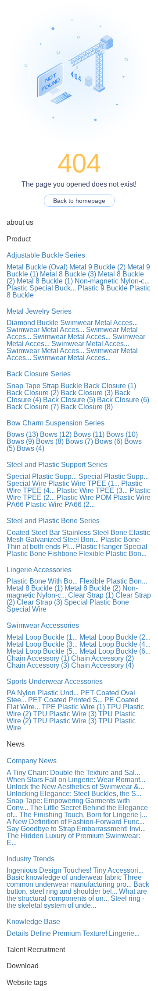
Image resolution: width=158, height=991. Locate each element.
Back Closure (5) (69, 399)
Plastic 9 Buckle (103, 288)
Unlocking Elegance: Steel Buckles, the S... (74, 793)
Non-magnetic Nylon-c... (112, 281)
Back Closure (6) (123, 399)
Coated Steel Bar (33, 532)
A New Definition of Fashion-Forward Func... (75, 821)
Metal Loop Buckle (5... (42, 651)
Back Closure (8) (87, 407)
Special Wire (27, 483)
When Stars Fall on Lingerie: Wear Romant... (76, 779)
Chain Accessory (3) (38, 665)
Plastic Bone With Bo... (42, 581)
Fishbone (62, 553)
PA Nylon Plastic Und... (43, 693)
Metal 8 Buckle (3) (68, 274)
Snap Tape (23, 385)
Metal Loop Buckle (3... (42, 644)
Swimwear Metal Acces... (99, 322)
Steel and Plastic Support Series (57, 464)
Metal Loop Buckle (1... (42, 637)
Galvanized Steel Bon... (62, 539)
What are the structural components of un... (77, 895)
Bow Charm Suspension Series (55, 423)
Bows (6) (108, 441)
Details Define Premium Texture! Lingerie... (73, 933)
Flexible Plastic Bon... (113, 553)
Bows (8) (50, 441)
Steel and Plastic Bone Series (53, 520)
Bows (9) (20, 441)
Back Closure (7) (33, 407)
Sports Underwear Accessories (55, 681)
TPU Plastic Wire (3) (65, 714)
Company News (32, 760)
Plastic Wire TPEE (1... (83, 483)
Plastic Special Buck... (41, 288)
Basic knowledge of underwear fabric (64, 877)
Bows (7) (79, 441)
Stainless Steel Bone (94, 532)
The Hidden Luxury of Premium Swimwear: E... (73, 839)
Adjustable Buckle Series (46, 255)
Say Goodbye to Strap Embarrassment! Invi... (76, 828)
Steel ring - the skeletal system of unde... (75, 902)
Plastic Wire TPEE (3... (92, 490)
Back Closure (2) (33, 392)
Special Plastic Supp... (42, 476)
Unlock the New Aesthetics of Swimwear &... (75, 786)
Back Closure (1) (110, 385)
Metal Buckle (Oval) (37, 267)
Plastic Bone (120, 539)
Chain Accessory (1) (38, 658)
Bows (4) (30, 448)
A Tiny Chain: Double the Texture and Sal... (73, 772)
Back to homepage (79, 200)
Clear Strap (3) (39, 602)
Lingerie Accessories (39, 569)
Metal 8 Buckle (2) (93, 588)
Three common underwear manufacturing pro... (74, 881)
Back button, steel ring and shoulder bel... (78, 888)
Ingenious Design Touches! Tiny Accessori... (75, 870)
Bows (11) (88, 434)
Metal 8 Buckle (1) (45, 281)
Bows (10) (122, 434)
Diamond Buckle (32, 322)
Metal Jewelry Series (39, 311)
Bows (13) (22, 434)
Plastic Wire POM (84, 497)
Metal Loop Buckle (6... (115, 651)
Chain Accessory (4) (102, 665)
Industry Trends (30, 859)
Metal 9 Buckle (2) (97, 267)
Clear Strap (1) (91, 595)
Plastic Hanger (99, 546)
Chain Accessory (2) (102, 658)
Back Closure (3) (87, 392)
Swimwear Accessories (43, 625)
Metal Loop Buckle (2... (115, 637)
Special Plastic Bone (96, 602)
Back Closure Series (39, 374)
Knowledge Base (33, 921)
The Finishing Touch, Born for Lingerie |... (83, 814)
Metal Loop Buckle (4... (115, 644)
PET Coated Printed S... (65, 700)
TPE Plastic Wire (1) (73, 707)
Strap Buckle (62, 385)
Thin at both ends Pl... (40, 546)
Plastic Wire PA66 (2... (60, 504)
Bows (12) (56, 434)
